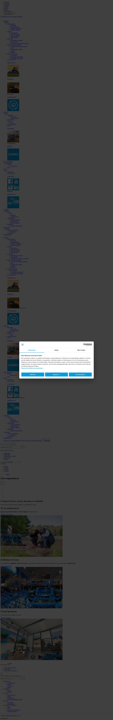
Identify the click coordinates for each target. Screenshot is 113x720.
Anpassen (55, 374)
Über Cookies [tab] (81, 350)
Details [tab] (57, 350)
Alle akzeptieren (80, 374)
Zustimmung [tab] (31, 350)
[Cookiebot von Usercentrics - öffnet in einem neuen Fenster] (84, 344)
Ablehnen (32, 374)
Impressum (39, 368)
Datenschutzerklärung (28, 368)
